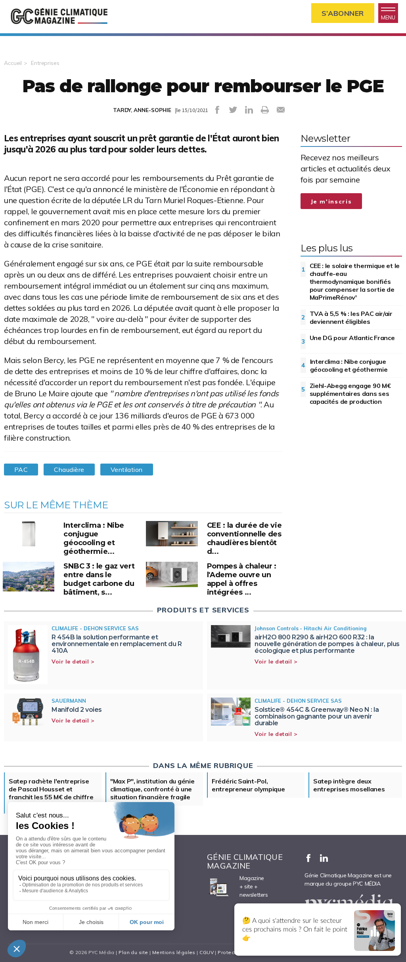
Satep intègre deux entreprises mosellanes (349, 785)
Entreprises (45, 63)
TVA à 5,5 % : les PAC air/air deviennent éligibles (351, 317)
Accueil (13, 63)
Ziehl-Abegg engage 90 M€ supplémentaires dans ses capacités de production (350, 393)
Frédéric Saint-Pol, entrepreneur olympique (248, 785)
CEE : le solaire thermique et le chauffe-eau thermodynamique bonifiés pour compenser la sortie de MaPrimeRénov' (355, 281)
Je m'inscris (331, 201)
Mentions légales (173, 952)
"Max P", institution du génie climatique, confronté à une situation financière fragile (152, 789)
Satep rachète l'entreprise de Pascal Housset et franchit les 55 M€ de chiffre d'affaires (51, 793)
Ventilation (127, 469)
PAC (21, 469)
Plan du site (133, 952)
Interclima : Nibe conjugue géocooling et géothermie (349, 365)
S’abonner (343, 13)
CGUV (206, 952)
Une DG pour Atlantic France (352, 338)
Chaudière (69, 469)
